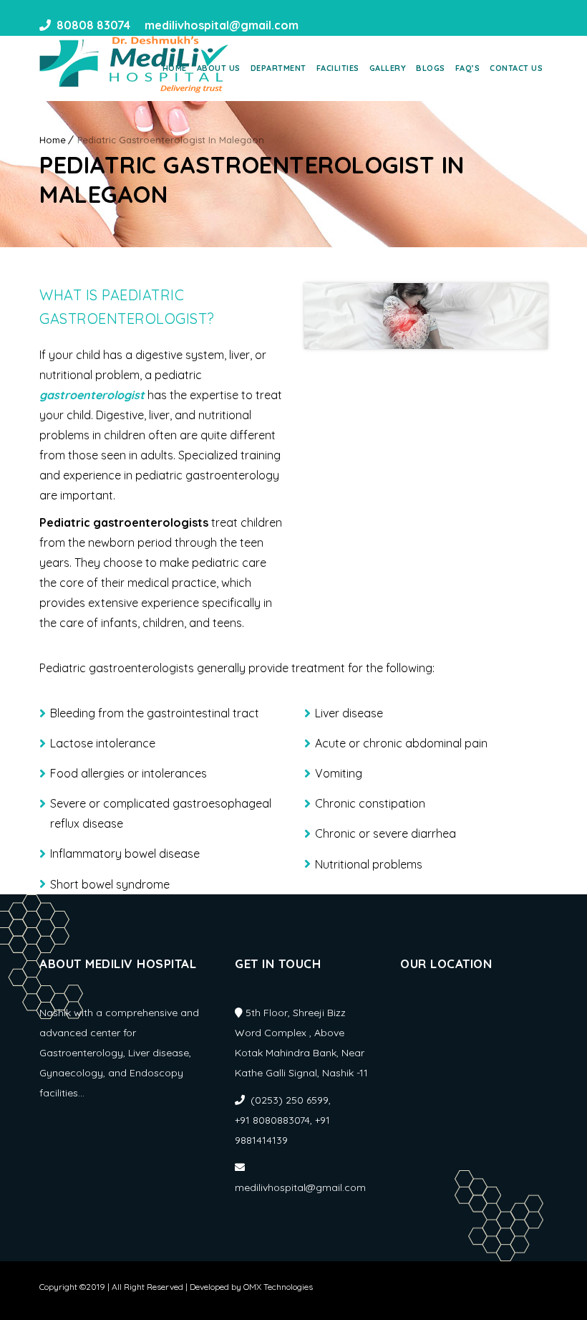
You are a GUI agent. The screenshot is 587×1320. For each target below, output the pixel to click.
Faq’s (467, 68)
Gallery (388, 68)
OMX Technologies (278, 1286)
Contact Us (516, 68)
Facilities (337, 68)
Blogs (430, 68)
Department (278, 68)
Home (174, 68)
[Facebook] (314, 25)
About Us (219, 68)
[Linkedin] (340, 25)
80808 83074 (93, 25)
